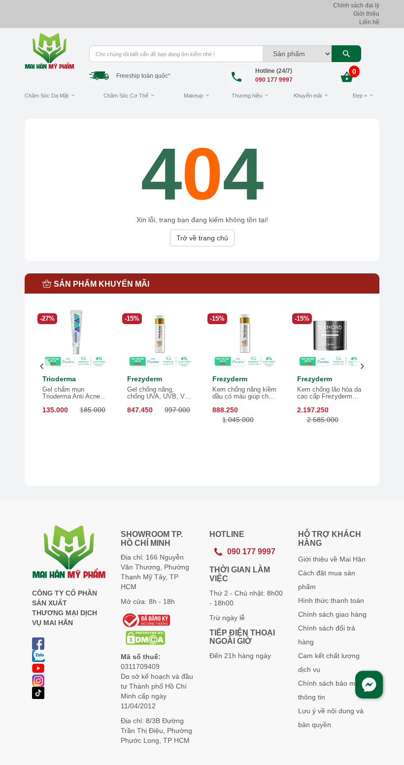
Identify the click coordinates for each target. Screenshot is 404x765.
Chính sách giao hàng (332, 614)
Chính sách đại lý (356, 5)
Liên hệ (369, 22)
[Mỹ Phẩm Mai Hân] (49, 51)
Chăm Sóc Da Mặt (46, 96)
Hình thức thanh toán (331, 600)
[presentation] (42, 366)
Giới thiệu (366, 13)
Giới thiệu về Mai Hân (332, 559)
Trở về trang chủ (202, 238)
